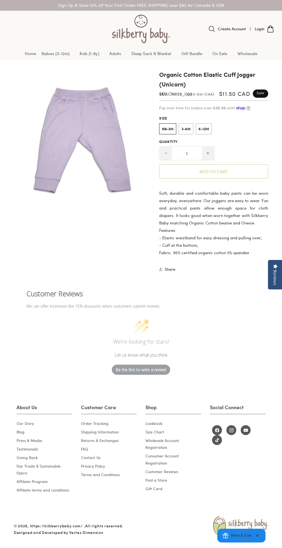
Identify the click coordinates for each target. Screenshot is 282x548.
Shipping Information (100, 432)
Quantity (168, 141)
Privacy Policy (93, 466)
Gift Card (153, 488)
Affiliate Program (32, 481)
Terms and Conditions (100, 474)
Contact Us (91, 457)
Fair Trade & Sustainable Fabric (39, 469)
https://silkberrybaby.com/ (56, 525)
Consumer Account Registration (162, 459)
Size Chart (154, 432)
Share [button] (170, 269)
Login (259, 28)
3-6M (186, 128)
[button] (58, 53)
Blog (21, 432)
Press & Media (29, 440)
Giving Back (27, 457)
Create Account (232, 28)
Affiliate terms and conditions (43, 490)
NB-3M (167, 128)
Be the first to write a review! (141, 369)
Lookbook (153, 423)
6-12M (204, 128)
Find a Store (156, 480)
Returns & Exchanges (100, 440)
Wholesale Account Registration (162, 444)
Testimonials (27, 449)
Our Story (25, 423)
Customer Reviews (161, 471)
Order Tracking (95, 423)
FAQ (84, 449)
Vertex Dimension (86, 532)
